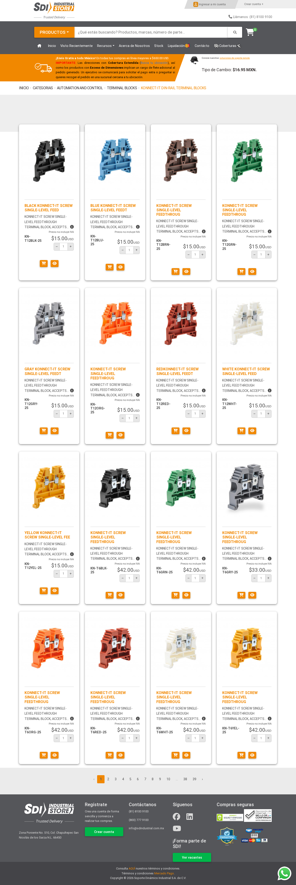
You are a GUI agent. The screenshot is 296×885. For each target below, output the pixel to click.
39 (194, 779)
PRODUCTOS (52, 32)
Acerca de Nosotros (134, 46)
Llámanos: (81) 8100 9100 (252, 17)
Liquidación (176, 46)
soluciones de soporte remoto (235, 58)
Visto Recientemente (76, 46)
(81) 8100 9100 (138, 811)
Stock (158, 46)
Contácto (202, 46)
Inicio (52, 46)
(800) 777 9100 (138, 820)
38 (185, 779)
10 (168, 779)
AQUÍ (132, 868)
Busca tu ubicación (154, 63)
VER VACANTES (192, 857)
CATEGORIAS (43, 88)
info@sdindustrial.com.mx (146, 828)
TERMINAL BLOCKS (122, 88)
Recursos (104, 46)
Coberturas (227, 46)
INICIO (24, 88)
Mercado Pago (164, 873)
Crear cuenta (104, 832)
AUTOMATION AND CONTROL (80, 88)
